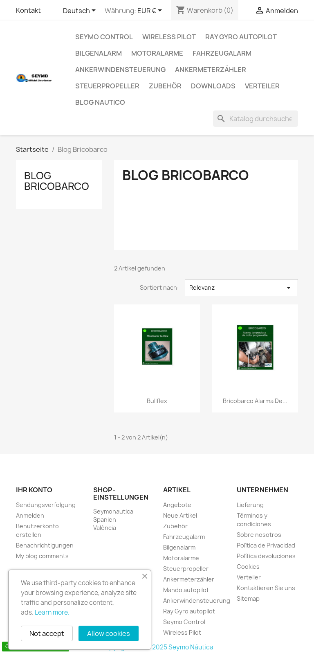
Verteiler (262, 85)
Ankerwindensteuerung (120, 69)
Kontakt (28, 10)
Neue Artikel (180, 515)
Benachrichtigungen (45, 545)
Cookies (248, 566)
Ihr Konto (34, 489)
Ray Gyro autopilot (241, 36)
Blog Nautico (100, 102)
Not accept (46, 633)
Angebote (177, 505)
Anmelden (30, 515)
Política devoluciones (266, 556)
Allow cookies (108, 633)
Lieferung (250, 505)
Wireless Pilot (169, 36)
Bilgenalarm (98, 53)
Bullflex (157, 401)
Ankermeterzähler (210, 69)
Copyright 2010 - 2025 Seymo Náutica (157, 647)
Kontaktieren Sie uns (266, 588)
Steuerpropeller (107, 85)
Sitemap (248, 598)
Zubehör (165, 85)
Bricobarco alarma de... (255, 401)
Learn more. (52, 612)
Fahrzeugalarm (222, 53)
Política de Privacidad (266, 545)
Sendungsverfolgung (46, 505)
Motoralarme (157, 53)
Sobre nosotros (259, 535)
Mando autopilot (186, 590)
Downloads (213, 85)
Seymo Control (104, 36)
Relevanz (241, 288)
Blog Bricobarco (56, 181)
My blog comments (42, 556)
